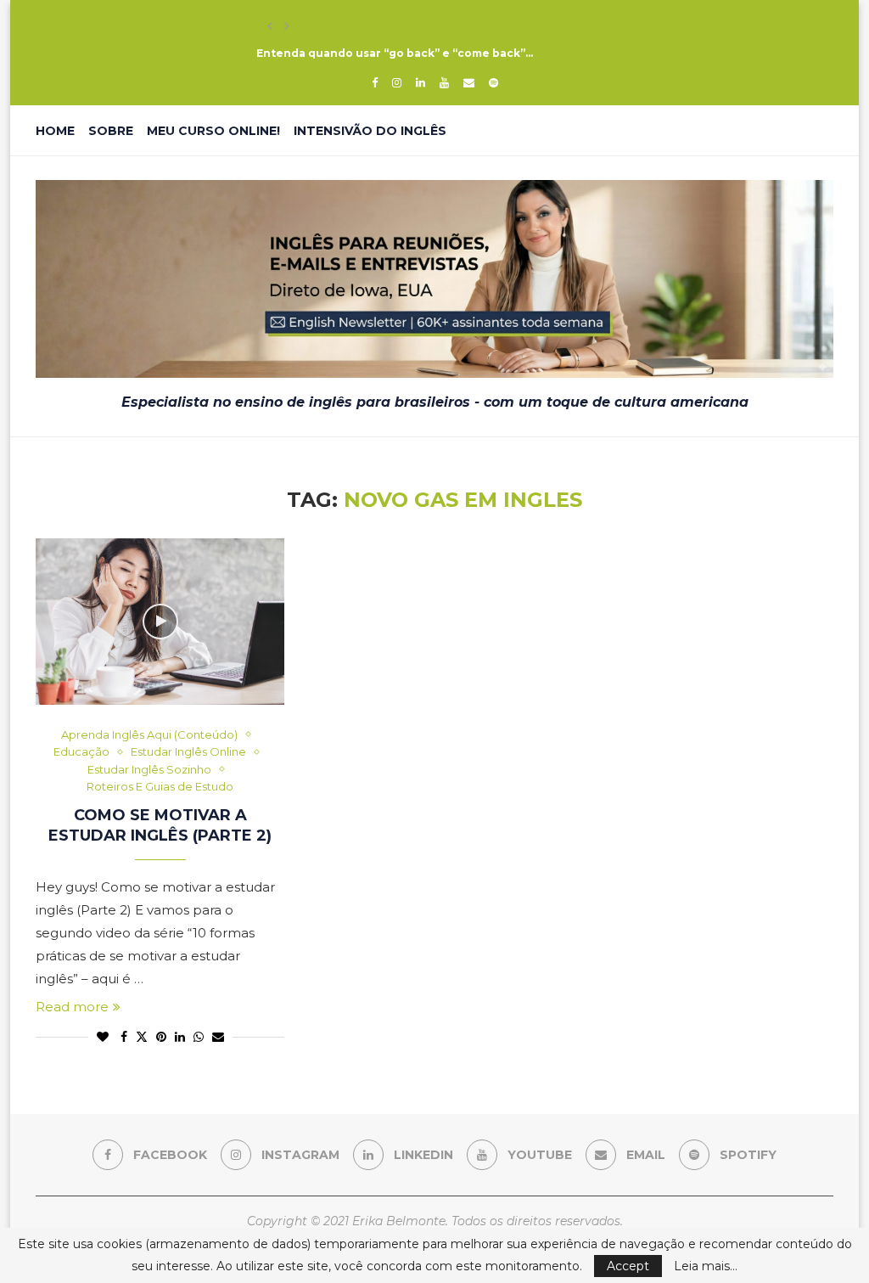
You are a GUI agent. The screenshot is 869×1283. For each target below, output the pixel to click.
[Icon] (160, 621)
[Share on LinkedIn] (180, 1036)
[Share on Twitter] (142, 1036)
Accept (628, 1266)
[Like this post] (103, 1036)
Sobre (110, 130)
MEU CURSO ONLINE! (213, 130)
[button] (270, 26)
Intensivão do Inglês (370, 130)
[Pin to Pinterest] (161, 1036)
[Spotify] (493, 82)
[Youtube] (444, 82)
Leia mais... (705, 1266)
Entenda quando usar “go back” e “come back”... (394, 53)
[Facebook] (375, 82)
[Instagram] (396, 82)
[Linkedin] (420, 82)
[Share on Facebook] (124, 1036)
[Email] (468, 82)
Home (55, 130)
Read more (72, 1007)
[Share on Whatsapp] (198, 1036)
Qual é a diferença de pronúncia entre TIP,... (383, 26)
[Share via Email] (218, 1036)
